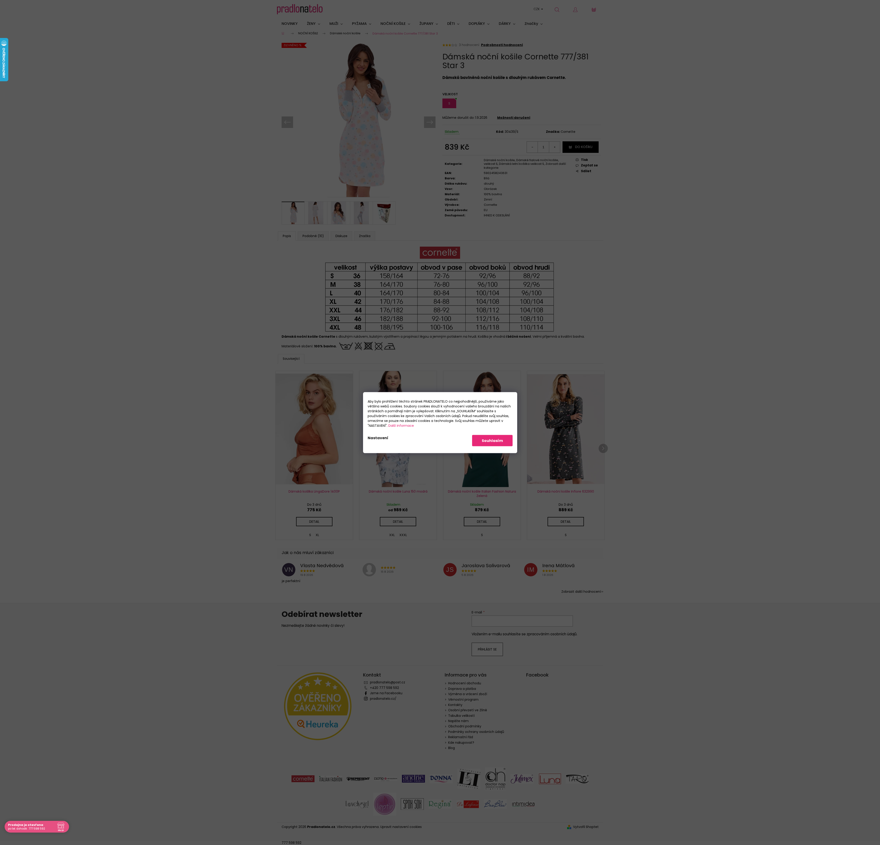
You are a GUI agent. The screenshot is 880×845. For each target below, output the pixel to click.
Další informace (401, 425)
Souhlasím (492, 440)
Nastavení (378, 437)
